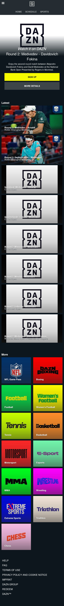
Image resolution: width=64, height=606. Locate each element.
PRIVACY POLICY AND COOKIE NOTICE (24, 574)
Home (18, 12)
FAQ (4, 565)
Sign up (32, 76)
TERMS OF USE (11, 570)
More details (32, 85)
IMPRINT (7, 579)
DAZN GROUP (10, 584)
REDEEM (7, 589)
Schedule (31, 12)
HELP (5, 560)
